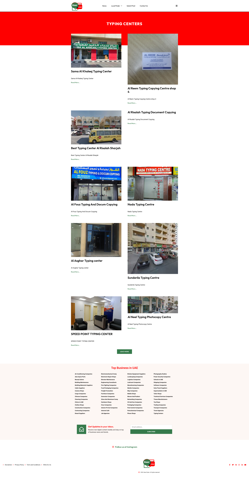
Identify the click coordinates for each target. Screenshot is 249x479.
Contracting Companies (82, 411)
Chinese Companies (81, 396)
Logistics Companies (133, 380)
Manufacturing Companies (135, 385)
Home (104, 6)
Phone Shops (131, 413)
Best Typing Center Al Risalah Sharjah (96, 148)
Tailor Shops (157, 394)
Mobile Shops (131, 394)
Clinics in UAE (79, 402)
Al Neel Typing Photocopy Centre (149, 317)
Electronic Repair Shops (108, 377)
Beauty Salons (79, 380)
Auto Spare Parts (80, 377)
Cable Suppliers (80, 388)
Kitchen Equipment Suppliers (136, 374)
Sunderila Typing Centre (143, 278)
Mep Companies (132, 391)
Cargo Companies (80, 394)
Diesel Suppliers (80, 413)
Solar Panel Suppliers (160, 388)
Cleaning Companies (81, 399)
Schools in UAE (158, 380)
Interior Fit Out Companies (109, 408)
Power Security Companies (162, 377)
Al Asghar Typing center (87, 260)
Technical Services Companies (163, 396)
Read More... (75, 82)
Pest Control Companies (134, 408)
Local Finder (115, 6)
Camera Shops (79, 391)
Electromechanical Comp (109, 374)
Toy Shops (157, 402)
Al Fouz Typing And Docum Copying (94, 204)
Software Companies (160, 385)
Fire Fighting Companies (108, 385)
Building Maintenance (82, 382)
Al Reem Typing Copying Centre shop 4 (152, 90)
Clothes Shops (79, 405)
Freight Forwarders (107, 391)
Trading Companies (160, 405)
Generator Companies (108, 396)
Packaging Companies (134, 405)
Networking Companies (134, 399)
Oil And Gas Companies (134, 402)
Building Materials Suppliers (83, 385)
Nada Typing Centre (141, 204)
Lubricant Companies (134, 382)
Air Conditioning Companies (83, 374)
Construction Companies (82, 408)
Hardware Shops (106, 402)
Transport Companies (160, 408)
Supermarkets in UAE (160, 391)
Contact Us (144, 6)
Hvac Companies (106, 405)
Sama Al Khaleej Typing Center (91, 71)
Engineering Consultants (108, 382)
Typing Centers (158, 413)
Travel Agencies (159, 411)
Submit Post (131, 6)
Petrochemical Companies (135, 411)
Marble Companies (133, 388)
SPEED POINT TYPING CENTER (92, 334)
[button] (124, 351)
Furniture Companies (107, 394)
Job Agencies (105, 413)
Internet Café (105, 411)
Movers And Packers (133, 396)
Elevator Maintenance (108, 380)
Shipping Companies (160, 382)
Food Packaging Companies (109, 388)
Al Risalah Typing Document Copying (152, 112)
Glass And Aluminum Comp (109, 399)
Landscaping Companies (135, 377)
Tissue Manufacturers (160, 399)
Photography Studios (160, 374)
